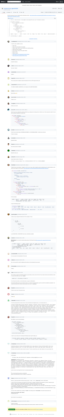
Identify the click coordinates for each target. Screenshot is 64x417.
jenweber (13, 129)
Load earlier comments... (33, 38)
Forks (22, 12)
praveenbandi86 (14, 253)
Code (4, 12)
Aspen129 (13, 78)
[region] (32, 28)
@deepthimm (13, 359)
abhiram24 (13, 156)
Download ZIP (60, 12)
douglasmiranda (7, 8)
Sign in (57, 1)
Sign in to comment (39, 409)
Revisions (9, 12)
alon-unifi (13, 109)
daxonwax (13, 59)
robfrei (12, 65)
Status (27, 414)
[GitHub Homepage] (10, 414)
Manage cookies (40, 414)
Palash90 (13, 287)
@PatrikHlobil (13, 240)
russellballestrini (14, 41)
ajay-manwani (13, 97)
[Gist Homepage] (4, 1)
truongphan (13, 103)
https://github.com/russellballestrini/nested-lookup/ (21, 54)
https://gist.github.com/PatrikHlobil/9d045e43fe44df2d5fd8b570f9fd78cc (36, 168)
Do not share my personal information (49, 414)
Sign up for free (11, 409)
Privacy (21, 414)
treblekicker (13, 150)
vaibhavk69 (13, 300)
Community (30, 414)
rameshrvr (13, 237)
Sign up (61, 1)
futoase (12, 294)
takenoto (12, 90)
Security (24, 414)
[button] (54, 12)
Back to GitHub (27, 1)
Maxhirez (13, 144)
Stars (16, 12)
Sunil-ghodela (13, 266)
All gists (23, 1)
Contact (36, 414)
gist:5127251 (15, 8)
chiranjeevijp (13, 343)
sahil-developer (14, 401)
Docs (33, 414)
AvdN (12, 272)
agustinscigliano (14, 214)
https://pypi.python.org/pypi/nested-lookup (20, 55)
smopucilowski (14, 84)
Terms (19, 414)
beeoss (12, 378)
